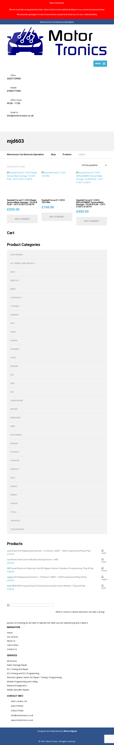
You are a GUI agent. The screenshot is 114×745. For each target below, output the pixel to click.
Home (10, 632)
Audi (12, 271)
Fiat (12, 323)
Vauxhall (15, 520)
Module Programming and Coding (22, 681)
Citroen (14, 306)
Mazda (14, 409)
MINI (12, 426)
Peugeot (15, 451)
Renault (15, 469)
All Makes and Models (22, 263)
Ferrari (14, 314)
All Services (12, 661)
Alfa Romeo (16, 254)
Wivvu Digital (70, 731)
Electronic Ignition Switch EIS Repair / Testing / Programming (34, 677)
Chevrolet (16, 297)
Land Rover (16, 400)
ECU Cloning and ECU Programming (23, 673)
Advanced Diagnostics (17, 685)
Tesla (13, 512)
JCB (12, 374)
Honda (14, 340)
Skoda (13, 486)
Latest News (12, 645)
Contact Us (12, 649)
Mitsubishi (16, 434)
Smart (13, 494)
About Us (11, 641)
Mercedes (15, 417)
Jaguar (14, 366)
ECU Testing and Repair (17, 669)
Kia (12, 392)
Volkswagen (17, 529)
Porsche (14, 460)
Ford (13, 331)
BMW (12, 289)
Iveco (13, 357)
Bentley (14, 280)
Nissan (14, 443)
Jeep (12, 383)
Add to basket (22, 219)
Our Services (12, 636)
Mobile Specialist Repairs (18, 689)
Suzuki (13, 503)
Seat (12, 477)
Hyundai (14, 349)
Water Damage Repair (17, 665)
